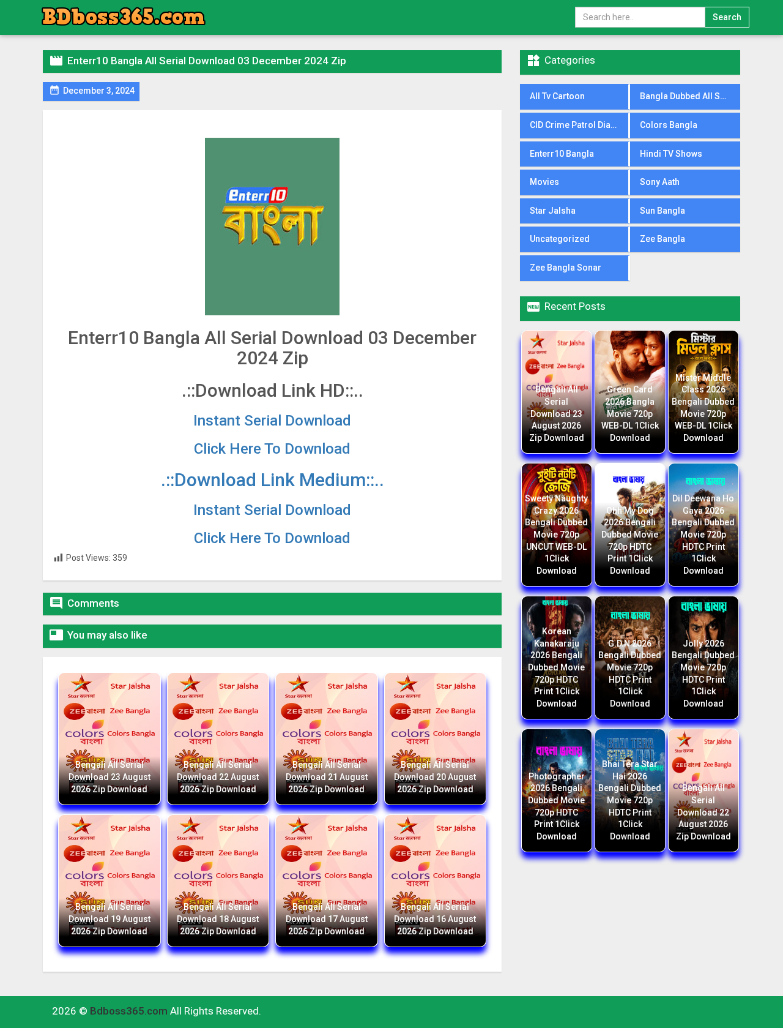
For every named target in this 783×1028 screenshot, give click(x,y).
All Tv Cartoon (557, 96)
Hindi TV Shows (671, 154)
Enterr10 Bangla (562, 154)
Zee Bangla (662, 239)
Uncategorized (560, 239)
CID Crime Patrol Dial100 (579, 125)
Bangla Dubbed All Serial (689, 96)
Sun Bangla (662, 211)
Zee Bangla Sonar (565, 267)
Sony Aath (660, 182)
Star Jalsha (553, 211)
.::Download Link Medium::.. (272, 479)
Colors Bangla (668, 125)
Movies (544, 182)
